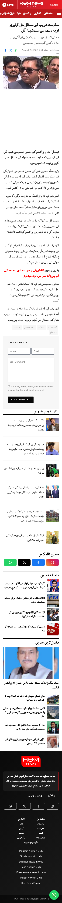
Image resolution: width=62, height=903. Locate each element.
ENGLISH (54, 5)
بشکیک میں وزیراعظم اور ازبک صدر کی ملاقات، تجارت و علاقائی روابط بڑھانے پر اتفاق (25, 492)
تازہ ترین (37, 13)
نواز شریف (17, 327)
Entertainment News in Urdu (31, 872)
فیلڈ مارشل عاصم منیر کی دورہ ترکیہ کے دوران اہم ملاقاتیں (25, 538)
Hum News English (31, 883)
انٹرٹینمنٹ (40, 838)
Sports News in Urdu (31, 856)
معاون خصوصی (29, 327)
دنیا (19, 13)
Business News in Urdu (31, 861)
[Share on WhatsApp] (15, 50)
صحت (21, 833)
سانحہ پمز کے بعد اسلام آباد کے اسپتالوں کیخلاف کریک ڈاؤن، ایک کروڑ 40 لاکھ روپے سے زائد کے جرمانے (25, 516)
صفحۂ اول (48, 13)
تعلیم (41, 833)
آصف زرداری (52, 327)
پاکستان (27, 13)
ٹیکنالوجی (21, 838)
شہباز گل (41, 327)
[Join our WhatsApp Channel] (54, 895)
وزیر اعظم (53, 332)
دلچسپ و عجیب (31, 842)
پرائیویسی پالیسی (35, 796)
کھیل (21, 828)
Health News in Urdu (31, 877)
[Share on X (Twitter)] (10, 50)
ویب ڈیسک (54, 50)
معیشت (41, 828)
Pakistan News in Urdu (31, 851)
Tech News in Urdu (31, 867)
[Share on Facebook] (5, 50)
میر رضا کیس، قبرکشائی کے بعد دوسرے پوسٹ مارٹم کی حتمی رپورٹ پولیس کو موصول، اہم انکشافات (25, 449)
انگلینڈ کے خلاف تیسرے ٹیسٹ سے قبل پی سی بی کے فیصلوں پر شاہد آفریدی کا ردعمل (25, 425)
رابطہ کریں (51, 796)
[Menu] (58, 15)
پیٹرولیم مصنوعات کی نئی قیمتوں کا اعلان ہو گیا (24, 471)
